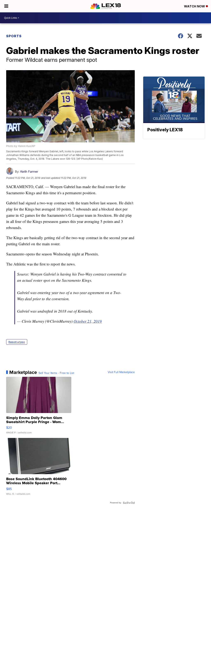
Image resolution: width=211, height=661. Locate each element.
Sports (14, 36)
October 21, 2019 (88, 321)
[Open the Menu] (6, 6)
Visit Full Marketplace (121, 372)
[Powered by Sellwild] (129, 502)
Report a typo (16, 341)
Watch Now (195, 6)
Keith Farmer (29, 171)
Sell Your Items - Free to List (56, 373)
